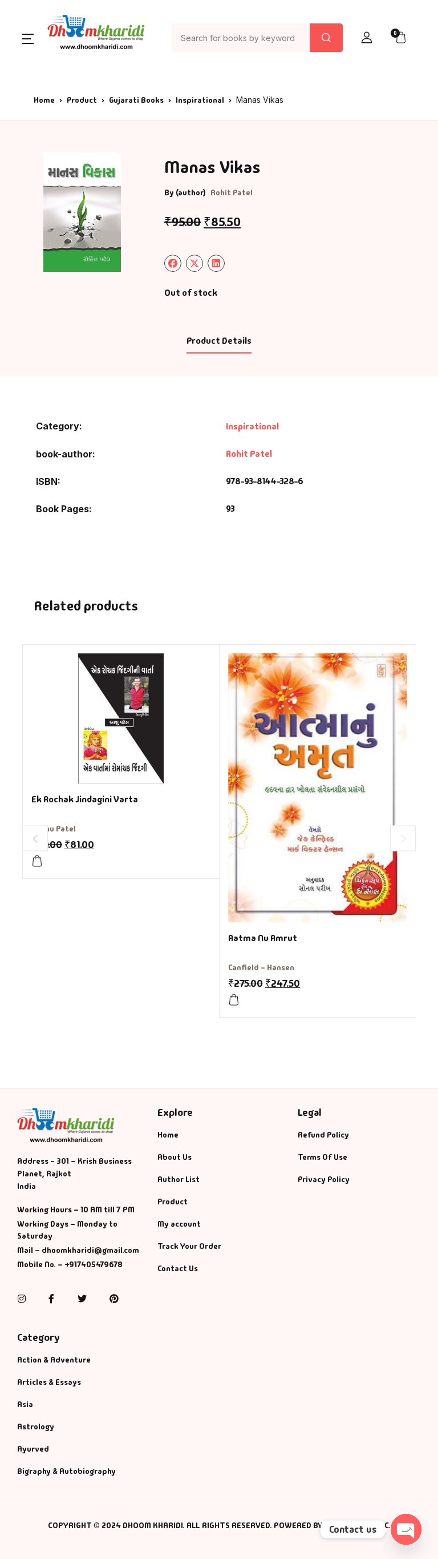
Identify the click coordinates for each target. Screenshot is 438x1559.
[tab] (219, 341)
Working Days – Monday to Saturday (67, 1230)
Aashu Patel (53, 828)
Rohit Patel (231, 192)
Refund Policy (323, 1135)
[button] (28, 38)
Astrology (35, 1426)
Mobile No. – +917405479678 (70, 1264)
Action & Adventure (54, 1360)
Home (44, 100)
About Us (174, 1157)
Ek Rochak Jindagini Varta (84, 799)
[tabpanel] (82, 212)
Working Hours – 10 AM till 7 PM (76, 1209)
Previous (35, 838)
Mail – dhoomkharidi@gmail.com (78, 1250)
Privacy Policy (324, 1179)
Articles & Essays (49, 1382)
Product (82, 100)
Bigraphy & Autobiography (66, 1471)
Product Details (219, 341)
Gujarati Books (136, 100)
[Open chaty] (406, 1529)
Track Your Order (189, 1246)
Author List (178, 1179)
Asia (25, 1404)
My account (179, 1224)
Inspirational (200, 100)
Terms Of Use (322, 1157)
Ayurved (33, 1449)
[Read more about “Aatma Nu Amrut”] (234, 999)
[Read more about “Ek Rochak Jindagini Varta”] (37, 861)
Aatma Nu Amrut (262, 938)
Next (403, 838)
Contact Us (177, 1268)
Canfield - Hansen (261, 967)
